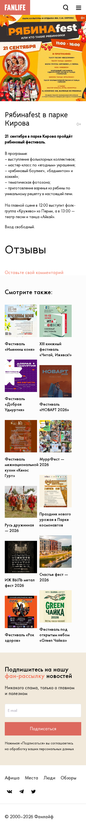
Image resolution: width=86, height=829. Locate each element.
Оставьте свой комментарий (34, 272)
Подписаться (43, 728)
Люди (49, 778)
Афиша (12, 778)
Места (31, 778)
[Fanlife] (15, 7)
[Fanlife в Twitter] (33, 791)
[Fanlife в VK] (9, 791)
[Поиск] (66, 7)
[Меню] (78, 7)
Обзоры (68, 778)
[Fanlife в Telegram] (21, 791)
